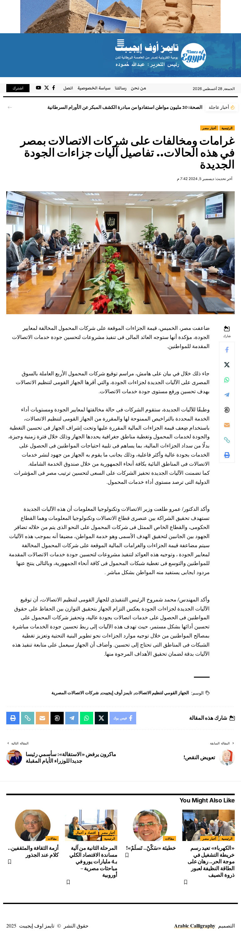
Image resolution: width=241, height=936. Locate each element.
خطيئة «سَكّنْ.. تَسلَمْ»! (151, 848)
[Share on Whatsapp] (226, 379)
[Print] (226, 455)
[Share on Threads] (226, 409)
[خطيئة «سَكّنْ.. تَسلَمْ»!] (150, 825)
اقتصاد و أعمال (86, 832)
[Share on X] (226, 364)
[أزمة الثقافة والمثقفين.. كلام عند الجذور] (32, 825)
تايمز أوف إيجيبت (116, 692)
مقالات (169, 838)
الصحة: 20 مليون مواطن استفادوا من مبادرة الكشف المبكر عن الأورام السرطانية (124, 107)
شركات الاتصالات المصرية (75, 692)
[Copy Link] (226, 439)
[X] (47, 88)
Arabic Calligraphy (194, 925)
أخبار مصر (209, 128)
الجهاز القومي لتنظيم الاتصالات (162, 692)
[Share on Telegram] (226, 394)
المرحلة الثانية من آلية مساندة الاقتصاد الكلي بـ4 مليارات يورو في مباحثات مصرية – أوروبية (93, 861)
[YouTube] (38, 88)
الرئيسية (227, 128)
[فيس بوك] (53, 88)
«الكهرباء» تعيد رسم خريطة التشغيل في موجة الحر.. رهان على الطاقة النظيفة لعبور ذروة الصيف (211, 861)
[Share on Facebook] (226, 349)
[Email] (226, 424)
